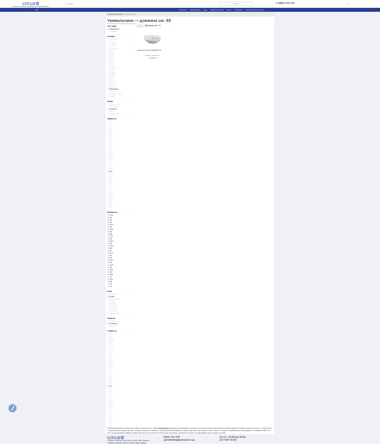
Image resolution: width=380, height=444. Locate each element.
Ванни (229, 10)
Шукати (236, 4)
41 (110, 251)
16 (110, 217)
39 (110, 243)
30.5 (111, 224)
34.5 (111, 229)
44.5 (111, 265)
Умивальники (195, 10)
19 (110, 386)
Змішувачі (238, 10)
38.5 (111, 241)
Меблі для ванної (217, 10)
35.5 (111, 215)
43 (110, 258)
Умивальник (114, 29)
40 (110, 248)
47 (110, 277)
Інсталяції (183, 10)
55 (110, 286)
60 (110, 171)
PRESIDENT (114, 89)
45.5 (111, 270)
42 (110, 255)
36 (110, 234)
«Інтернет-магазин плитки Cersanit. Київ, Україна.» (127, 443)
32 (110, 227)
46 (110, 272)
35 (110, 232)
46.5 (111, 274)
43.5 (111, 260)
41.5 (111, 253)
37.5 (111, 236)
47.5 (111, 279)
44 (110, 262)
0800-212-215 (286, 3)
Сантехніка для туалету (255, 10)
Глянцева (113, 323)
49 (110, 284)
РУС (36, 10)
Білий (111, 297)
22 (110, 220)
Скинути (139, 26)
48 (110, 281)
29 (110, 222)
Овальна (112, 109)
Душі (205, 10)
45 (110, 267)
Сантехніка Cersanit (115, 14)
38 (110, 239)
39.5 (111, 246)
